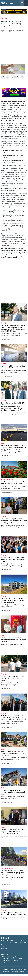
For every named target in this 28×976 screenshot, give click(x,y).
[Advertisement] (14, 47)
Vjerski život (17, 960)
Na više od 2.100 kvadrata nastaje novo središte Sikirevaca (13, 367)
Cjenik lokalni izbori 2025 (4, 947)
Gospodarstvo (15, 957)
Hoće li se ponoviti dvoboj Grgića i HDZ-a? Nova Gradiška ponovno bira (14, 914)
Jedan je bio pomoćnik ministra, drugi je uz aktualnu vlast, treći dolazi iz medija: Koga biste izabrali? (13, 717)
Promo (4, 962)
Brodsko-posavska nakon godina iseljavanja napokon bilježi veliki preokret (12, 559)
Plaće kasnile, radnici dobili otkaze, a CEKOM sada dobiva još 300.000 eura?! (14, 678)
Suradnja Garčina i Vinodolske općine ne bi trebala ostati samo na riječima (13, 640)
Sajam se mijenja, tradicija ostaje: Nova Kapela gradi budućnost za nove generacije (13, 753)
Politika (4, 957)
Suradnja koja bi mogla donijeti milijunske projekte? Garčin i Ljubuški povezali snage (12, 832)
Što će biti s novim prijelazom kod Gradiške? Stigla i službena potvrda (13, 446)
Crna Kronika (6, 960)
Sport (3, 959)
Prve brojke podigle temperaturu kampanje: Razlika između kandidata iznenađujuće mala (14, 521)
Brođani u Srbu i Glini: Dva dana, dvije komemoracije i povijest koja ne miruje (13, 873)
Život (20, 959)
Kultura (12, 959)
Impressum (4, 940)
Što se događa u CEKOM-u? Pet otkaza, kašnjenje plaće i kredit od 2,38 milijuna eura (13, 600)
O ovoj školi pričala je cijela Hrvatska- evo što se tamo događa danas (13, 792)
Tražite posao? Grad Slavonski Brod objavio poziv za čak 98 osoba (13, 483)
